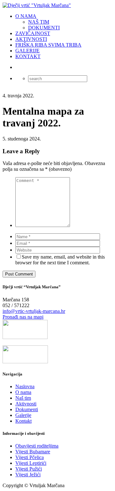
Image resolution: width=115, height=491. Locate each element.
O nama (23, 392)
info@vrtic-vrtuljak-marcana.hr (34, 311)
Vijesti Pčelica (29, 457)
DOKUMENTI (44, 27)
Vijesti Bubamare (32, 451)
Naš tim (23, 398)
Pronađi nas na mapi (23, 317)
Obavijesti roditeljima (36, 446)
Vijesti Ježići (28, 474)
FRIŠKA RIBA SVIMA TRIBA (48, 45)
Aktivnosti (25, 403)
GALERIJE (27, 50)
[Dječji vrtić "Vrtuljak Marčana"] (37, 5)
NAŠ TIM (38, 22)
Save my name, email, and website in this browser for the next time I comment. (60, 259)
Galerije (23, 415)
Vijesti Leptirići (30, 463)
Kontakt (23, 421)
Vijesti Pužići (28, 469)
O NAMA (25, 16)
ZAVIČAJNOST (32, 33)
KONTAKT (28, 56)
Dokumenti (26, 409)
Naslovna (24, 386)
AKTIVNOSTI (31, 39)
